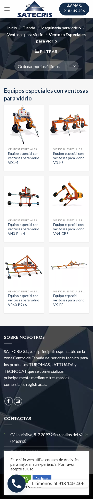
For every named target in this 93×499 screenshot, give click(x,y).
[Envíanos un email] (18, 401)
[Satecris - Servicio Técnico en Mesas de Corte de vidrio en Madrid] (34, 9)
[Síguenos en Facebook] (8, 401)
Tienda (29, 27)
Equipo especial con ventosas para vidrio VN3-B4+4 (23, 229)
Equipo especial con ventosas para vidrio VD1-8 (68, 158)
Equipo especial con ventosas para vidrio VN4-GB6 (68, 229)
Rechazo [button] (42, 479)
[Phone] (16, 484)
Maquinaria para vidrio (61, 27)
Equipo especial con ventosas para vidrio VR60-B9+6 (23, 300)
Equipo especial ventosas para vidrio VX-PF (68, 300)
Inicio (12, 27)
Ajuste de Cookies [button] (27, 486)
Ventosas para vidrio (25, 34)
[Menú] (7, 9)
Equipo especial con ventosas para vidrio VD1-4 (23, 158)
